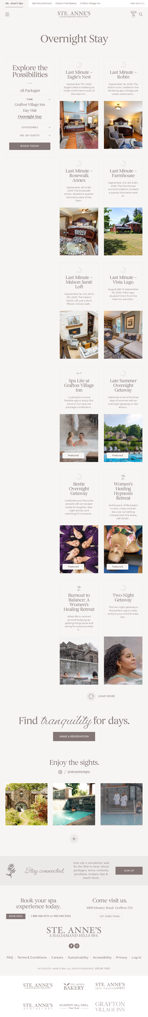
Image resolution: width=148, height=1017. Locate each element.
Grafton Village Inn (90, 4)
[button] (7, 14)
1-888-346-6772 (137, 4)
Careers (57, 957)
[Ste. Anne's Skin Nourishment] (110, 986)
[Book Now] (133, 14)
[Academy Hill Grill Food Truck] (74, 1006)
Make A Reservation (74, 736)
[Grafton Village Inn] (110, 1006)
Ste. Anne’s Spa (14, 3)
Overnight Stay (30, 117)
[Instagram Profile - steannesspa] (60, 772)
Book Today (29, 146)
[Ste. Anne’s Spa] (74, 14)
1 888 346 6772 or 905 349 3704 (51, 916)
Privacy (121, 957)
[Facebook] (71, 945)
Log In (136, 957)
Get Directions (109, 916)
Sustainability (78, 957)
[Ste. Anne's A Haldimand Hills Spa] (38, 986)
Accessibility (102, 957)
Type (30, 99)
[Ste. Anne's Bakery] (74, 986)
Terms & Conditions (32, 957)
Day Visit (30, 111)
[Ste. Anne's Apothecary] (38, 1006)
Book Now (16, 916)
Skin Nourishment (42, 4)
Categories (30, 127)
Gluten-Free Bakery (66, 4)
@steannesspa (78, 772)
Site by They (102, 968)
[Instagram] (76, 945)
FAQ (10, 957)
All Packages (30, 91)
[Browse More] (74, 838)
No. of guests (30, 135)
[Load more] (91, 696)
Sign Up (129, 871)
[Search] (140, 14)
